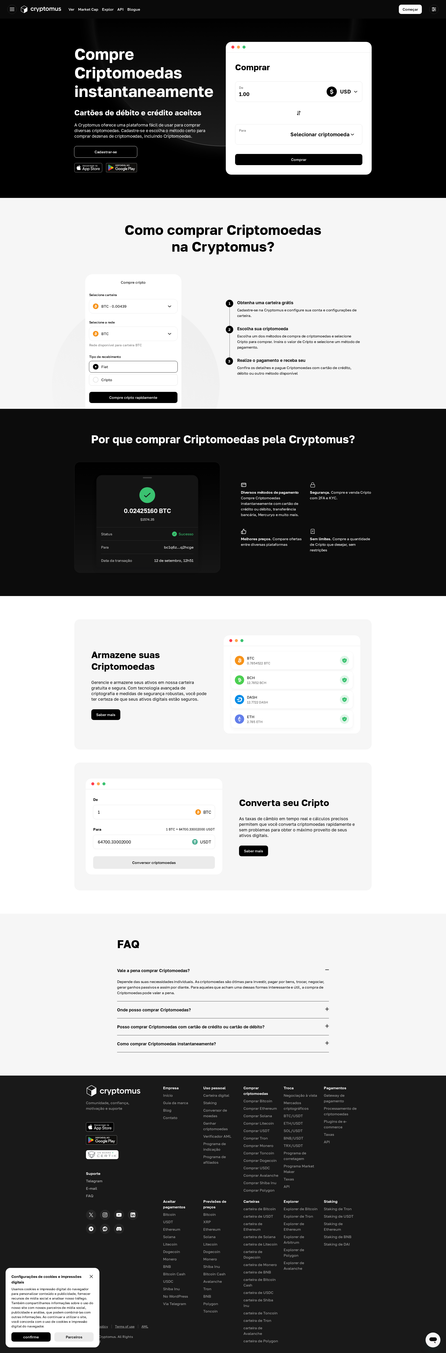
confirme (31, 1337)
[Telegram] (91, 1229)
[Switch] (298, 113)
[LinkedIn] (133, 1215)
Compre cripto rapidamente (133, 397)
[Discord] (119, 1229)
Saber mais (105, 714)
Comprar (298, 159)
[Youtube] (119, 1215)
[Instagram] (105, 1215)
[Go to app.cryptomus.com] (40, 9)
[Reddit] (105, 1229)
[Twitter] (91, 1215)
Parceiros (74, 1337)
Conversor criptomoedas (154, 862)
